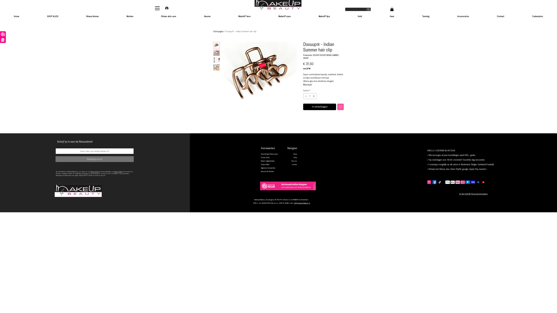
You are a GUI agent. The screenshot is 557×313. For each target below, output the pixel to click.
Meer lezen (307, 84)
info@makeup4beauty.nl (302, 203)
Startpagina (218, 31)
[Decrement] (306, 96)
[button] (392, 9)
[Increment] (314, 96)
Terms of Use (94, 172)
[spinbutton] (310, 96)
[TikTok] (440, 182)
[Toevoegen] (340, 107)
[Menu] (157, 8)
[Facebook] (434, 182)
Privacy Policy (118, 172)
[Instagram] (429, 182)
